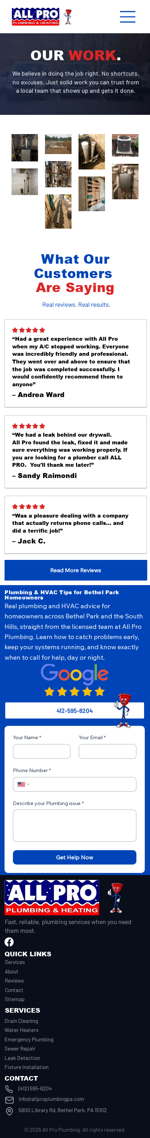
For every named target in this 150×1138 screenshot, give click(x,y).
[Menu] (128, 17)
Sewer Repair (20, 1048)
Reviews (14, 980)
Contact (14, 990)
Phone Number (32, 770)
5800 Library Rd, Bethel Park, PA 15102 (62, 1110)
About (11, 971)
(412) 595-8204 (35, 1088)
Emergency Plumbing (29, 1039)
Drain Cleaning (21, 1021)
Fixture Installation (26, 1067)
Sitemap (15, 999)
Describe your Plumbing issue (48, 803)
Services (15, 962)
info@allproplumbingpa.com (51, 1099)
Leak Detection (22, 1058)
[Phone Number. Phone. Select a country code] (24, 784)
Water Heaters (21, 1030)
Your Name (27, 737)
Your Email (92, 737)
